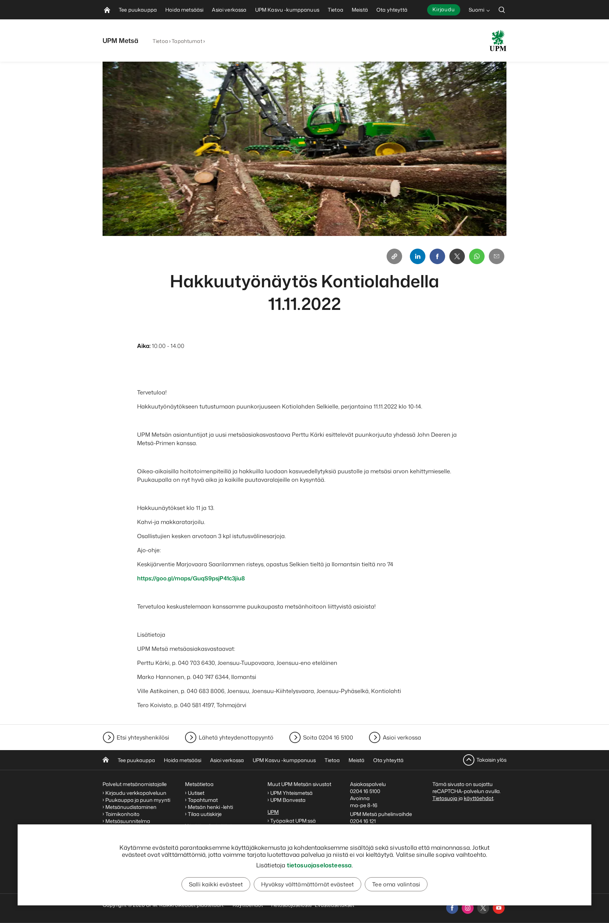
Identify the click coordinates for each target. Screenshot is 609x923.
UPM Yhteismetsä (291, 793)
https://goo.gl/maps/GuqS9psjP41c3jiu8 (191, 578)
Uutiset (196, 793)
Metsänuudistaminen (130, 807)
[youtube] (499, 908)
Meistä (356, 760)
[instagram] (468, 908)
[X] (457, 256)
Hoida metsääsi (182, 760)
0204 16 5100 (365, 791)
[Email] (496, 256)
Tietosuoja (444, 798)
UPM (273, 812)
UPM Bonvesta (288, 800)
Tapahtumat (187, 41)
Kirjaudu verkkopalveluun (135, 793)
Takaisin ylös (491, 759)
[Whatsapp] (477, 256)
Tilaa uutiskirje (205, 814)
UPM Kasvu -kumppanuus (284, 760)
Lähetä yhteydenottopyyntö (236, 737)
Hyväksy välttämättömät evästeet (307, 884)
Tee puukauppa (136, 760)
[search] (502, 9)
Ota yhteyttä (388, 760)
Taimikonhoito (122, 814)
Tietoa (160, 41)
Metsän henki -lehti (210, 807)
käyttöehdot (478, 798)
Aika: (143, 346)
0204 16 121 (363, 821)
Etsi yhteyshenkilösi (143, 737)
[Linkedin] (417, 256)
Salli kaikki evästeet (216, 884)
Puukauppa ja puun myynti (137, 800)
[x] (483, 908)
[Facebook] (437, 256)
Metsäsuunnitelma (127, 821)
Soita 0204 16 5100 (328, 737)
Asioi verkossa (402, 737)
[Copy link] (394, 256)
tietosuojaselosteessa (319, 865)
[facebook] (452, 908)
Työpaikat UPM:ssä (293, 820)
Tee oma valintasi (396, 884)
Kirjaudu (443, 9)
